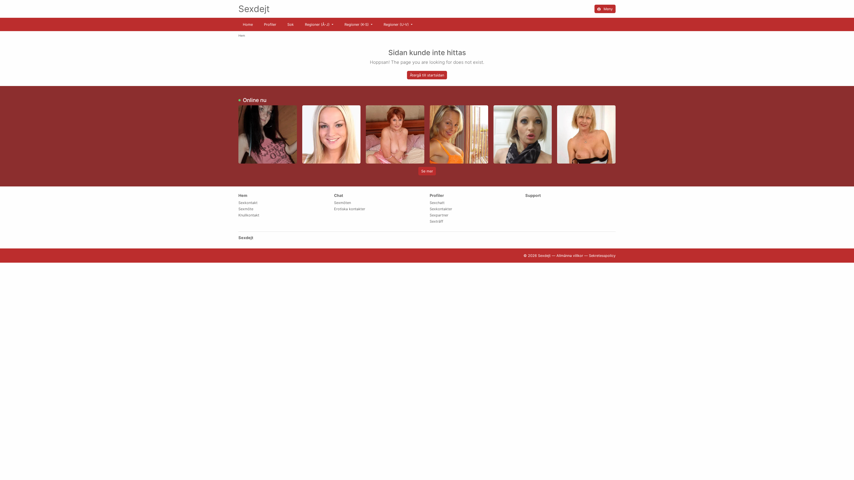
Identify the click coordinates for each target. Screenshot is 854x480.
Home (248, 24)
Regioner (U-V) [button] (397, 24)
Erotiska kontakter (349, 209)
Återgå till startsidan (427, 75)
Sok (290, 24)
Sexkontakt (248, 202)
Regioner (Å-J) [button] (318, 24)
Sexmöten (342, 202)
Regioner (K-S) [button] (357, 24)
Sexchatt (437, 202)
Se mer (427, 171)
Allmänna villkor (569, 255)
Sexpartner (439, 215)
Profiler (270, 24)
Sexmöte (245, 209)
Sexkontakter (441, 209)
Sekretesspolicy (602, 255)
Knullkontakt (248, 215)
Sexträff (436, 221)
